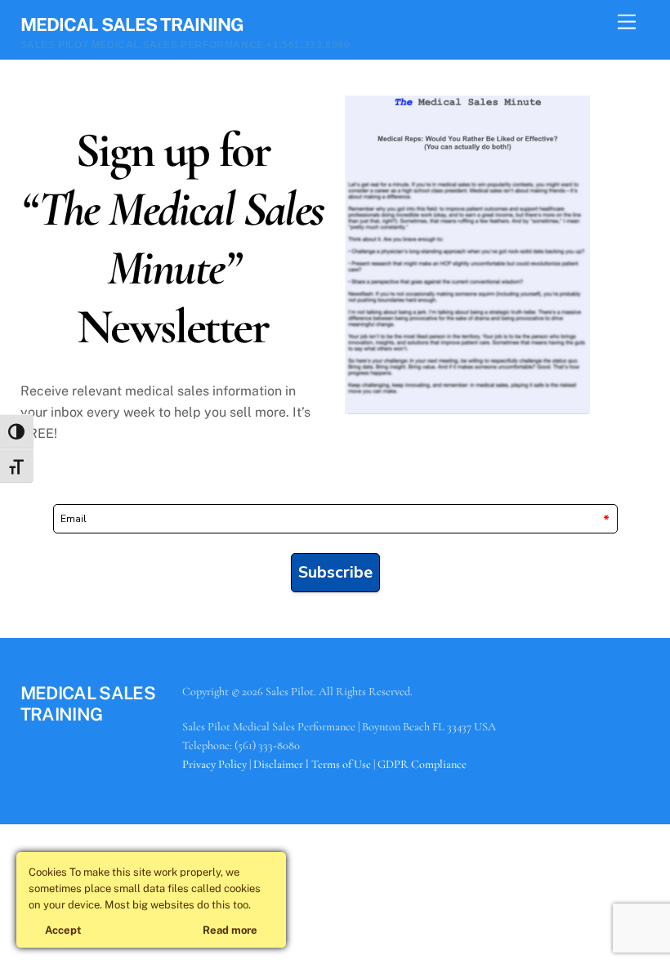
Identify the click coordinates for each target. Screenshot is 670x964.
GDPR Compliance (422, 764)
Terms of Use (341, 764)
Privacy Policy (214, 764)
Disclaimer (278, 764)
